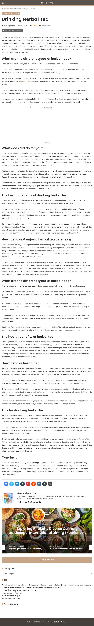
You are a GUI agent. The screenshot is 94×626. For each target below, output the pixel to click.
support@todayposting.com (12, 593)
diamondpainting (9, 26)
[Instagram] (31, 502)
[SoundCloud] (34, 502)
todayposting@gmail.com (11, 598)
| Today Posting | (61, 622)
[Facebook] (20, 502)
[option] (47, 530)
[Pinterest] (29, 502)
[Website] (18, 502)
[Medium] (37, 502)
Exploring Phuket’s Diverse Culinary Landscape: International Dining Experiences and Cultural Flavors (47, 532)
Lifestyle (16, 13)
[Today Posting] (47, 3)
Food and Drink (14, 8)
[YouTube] (26, 502)
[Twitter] (23, 502)
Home (5, 8)
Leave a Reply (47, 560)
